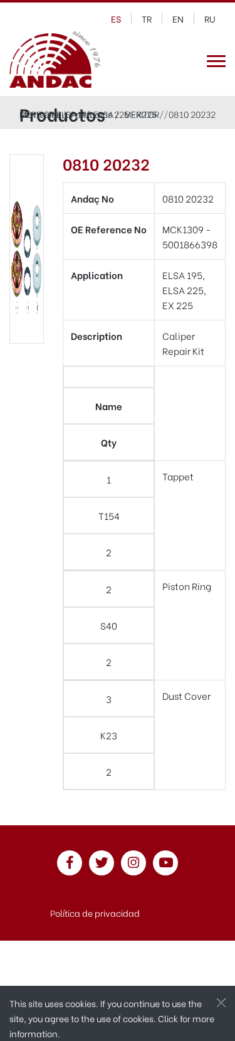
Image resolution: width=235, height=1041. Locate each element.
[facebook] (69, 863)
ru (210, 18)
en (178, 18)
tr (147, 18)
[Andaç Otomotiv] (55, 61)
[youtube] (165, 863)
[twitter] (101, 863)
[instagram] (133, 863)
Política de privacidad (95, 912)
